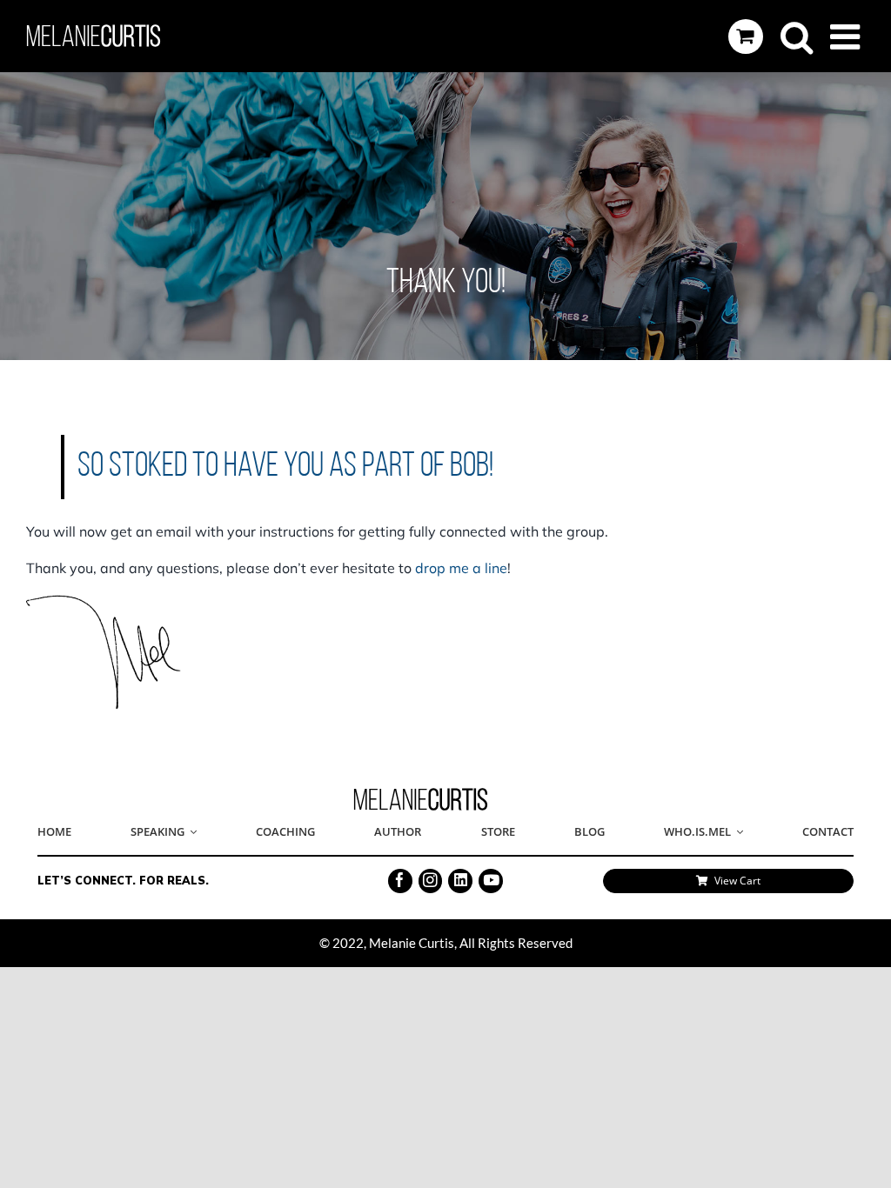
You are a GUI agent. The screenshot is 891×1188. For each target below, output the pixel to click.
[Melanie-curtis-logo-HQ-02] (420, 793)
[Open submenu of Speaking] (190, 832)
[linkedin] (460, 881)
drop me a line (461, 568)
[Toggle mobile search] (796, 36)
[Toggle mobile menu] (847, 36)
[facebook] (400, 881)
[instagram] (431, 881)
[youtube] (491, 881)
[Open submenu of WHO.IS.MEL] (737, 832)
